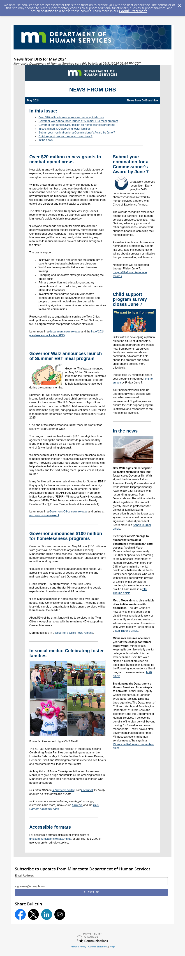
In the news (46, 140)
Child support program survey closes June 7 (65, 136)
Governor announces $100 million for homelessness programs (77, 124)
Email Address (24, 875)
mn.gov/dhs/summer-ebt (44, 515)
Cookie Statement (133, 11)
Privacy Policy (78, 946)
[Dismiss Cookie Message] (179, 4)
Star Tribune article (126, 630)
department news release (65, 331)
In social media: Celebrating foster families (64, 128)
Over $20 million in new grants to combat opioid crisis (71, 117)
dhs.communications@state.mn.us (50, 838)
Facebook (87, 790)
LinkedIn (77, 805)
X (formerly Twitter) (63, 790)
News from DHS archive (142, 100)
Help (112, 946)
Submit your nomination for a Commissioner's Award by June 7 (77, 132)
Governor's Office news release (68, 511)
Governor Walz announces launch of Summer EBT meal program (78, 121)
